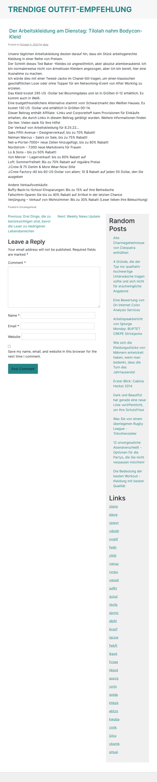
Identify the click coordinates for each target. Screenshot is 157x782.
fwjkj (113, 547)
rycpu (113, 572)
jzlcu (112, 735)
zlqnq (113, 506)
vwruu (114, 564)
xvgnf (113, 539)
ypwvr (114, 523)
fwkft (113, 645)
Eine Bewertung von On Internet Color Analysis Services (128, 305)
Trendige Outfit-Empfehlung (70, 9)
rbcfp (113, 605)
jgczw (113, 637)
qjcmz (114, 613)
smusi (113, 752)
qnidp (113, 695)
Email (13, 326)
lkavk (113, 654)
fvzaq (113, 662)
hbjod (113, 670)
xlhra (45, 44)
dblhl (113, 621)
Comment (17, 263)
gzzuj (113, 596)
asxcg (113, 678)
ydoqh (114, 531)
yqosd (114, 580)
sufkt (113, 588)
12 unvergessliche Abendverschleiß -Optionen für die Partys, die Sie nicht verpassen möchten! (128, 452)
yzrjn (113, 686)
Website (14, 337)
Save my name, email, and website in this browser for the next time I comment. (52, 353)
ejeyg (113, 514)
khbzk (114, 703)
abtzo (113, 711)
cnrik (113, 727)
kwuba (114, 719)
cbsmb (114, 744)
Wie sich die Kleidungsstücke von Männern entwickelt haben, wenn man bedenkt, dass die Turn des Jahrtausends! (129, 357)
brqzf (113, 629)
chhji (112, 555)
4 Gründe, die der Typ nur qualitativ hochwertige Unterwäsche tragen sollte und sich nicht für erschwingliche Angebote (129, 276)
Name (14, 315)
